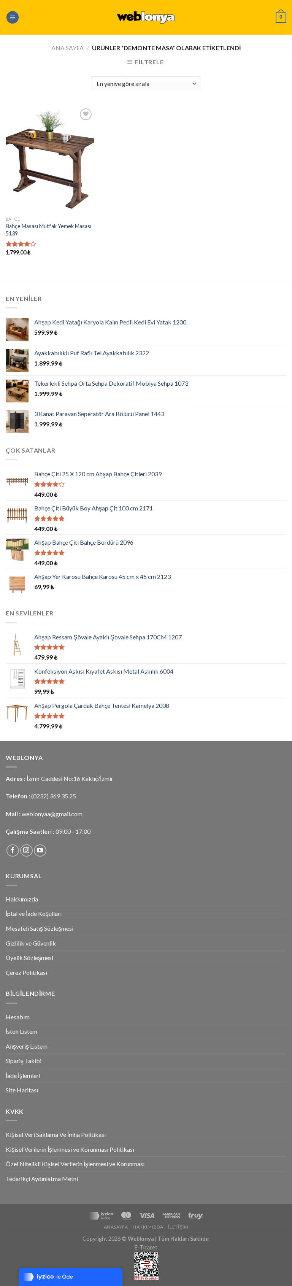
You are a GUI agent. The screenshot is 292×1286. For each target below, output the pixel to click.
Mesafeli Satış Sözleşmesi (39, 928)
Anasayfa (116, 1227)
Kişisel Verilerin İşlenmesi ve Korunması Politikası (70, 1149)
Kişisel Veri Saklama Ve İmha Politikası (56, 1134)
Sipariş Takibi (23, 1060)
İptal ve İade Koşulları (34, 913)
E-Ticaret (146, 1247)
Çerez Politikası (26, 972)
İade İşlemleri (23, 1075)
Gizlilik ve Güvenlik (31, 943)
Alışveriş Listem (27, 1046)
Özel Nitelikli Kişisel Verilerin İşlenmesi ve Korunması (75, 1163)
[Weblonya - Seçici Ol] (146, 17)
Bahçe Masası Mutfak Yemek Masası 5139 (48, 230)
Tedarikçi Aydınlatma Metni (42, 1178)
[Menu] (12, 17)
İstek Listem (21, 1031)
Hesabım (18, 1017)
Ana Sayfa (67, 47)
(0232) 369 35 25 (53, 796)
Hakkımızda (22, 899)
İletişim (178, 1227)
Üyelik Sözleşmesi (29, 957)
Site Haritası (22, 1090)
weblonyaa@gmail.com (52, 813)
